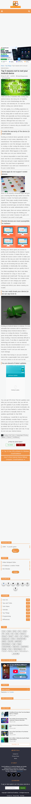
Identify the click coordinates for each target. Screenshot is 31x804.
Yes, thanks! (10, 445)
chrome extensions (23, 651)
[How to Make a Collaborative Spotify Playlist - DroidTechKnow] (4, 739)
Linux (21, 636)
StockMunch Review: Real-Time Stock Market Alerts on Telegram (19, 713)
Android (24, 631)
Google (14, 644)
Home (2, 66)
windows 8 (4, 636)
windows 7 (11, 636)
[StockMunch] (15, 54)
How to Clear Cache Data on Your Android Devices (18, 732)
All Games (15, 550)
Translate (11, 692)
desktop (9, 631)
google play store (5, 639)
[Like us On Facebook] (9, 774)
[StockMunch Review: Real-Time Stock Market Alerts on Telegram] (4, 714)
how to (19, 631)
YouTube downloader (6, 646)
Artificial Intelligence (6, 644)
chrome (3, 631)
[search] (29, 11)
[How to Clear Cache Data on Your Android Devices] (4, 733)
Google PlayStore (24, 646)
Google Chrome (16, 646)
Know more (20, 771)
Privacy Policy (15, 756)
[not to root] (15, 236)
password (11, 651)
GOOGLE (13, 639)
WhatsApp (4, 649)
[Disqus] (15, 484)
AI (24, 649)
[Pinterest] (22, 583)
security (7, 633)
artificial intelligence (18, 649)
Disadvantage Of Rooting (22, 435)
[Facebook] (8, 583)
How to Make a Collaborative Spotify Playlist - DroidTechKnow (19, 738)
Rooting (6, 435)
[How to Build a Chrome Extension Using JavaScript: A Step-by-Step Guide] (4, 720)
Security (9, 437)
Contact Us (9, 795)
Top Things (8, 66)
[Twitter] (13, 583)
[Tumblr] (15, 588)
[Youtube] (18, 583)
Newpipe (19, 644)
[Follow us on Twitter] (14, 774)
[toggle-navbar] (2, 11)
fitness (10, 649)
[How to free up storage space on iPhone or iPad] (4, 727)
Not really (21, 445)
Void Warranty (16, 437)
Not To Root (12, 435)
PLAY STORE (10, 641)
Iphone (16, 636)
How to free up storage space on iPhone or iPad (19, 725)
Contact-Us (15, 754)
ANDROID (4, 641)
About (15, 758)
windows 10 (22, 633)
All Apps (15, 572)
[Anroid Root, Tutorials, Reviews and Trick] (15, 4)
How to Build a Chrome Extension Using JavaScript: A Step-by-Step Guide (18, 719)
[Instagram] (27, 583)
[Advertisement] (15, 29)
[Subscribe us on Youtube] (18, 774)
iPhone (16, 651)
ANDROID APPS (18, 641)
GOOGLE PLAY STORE (21, 639)
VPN (3, 633)
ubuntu (16, 633)
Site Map (22, 795)
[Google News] (3, 583)
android (14, 631)
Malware (4, 437)
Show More (15, 653)
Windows (26, 636)
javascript (4, 651)
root (12, 633)
